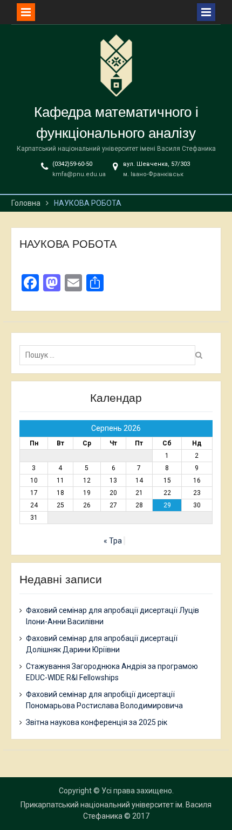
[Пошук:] (110, 355)
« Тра (113, 540)
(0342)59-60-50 (72, 164)
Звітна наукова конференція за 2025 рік (96, 722)
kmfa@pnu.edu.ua (79, 174)
